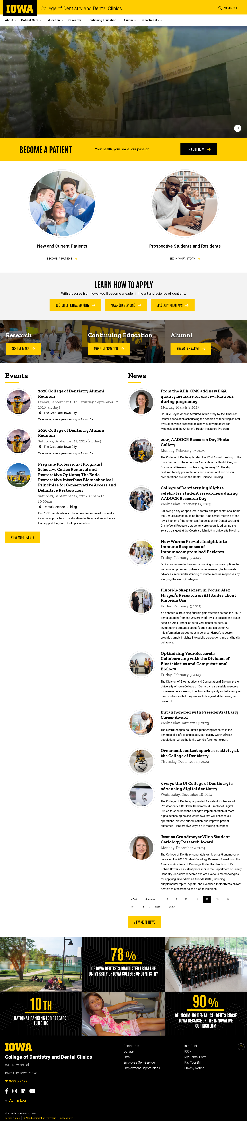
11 (198, 899)
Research (74, 20)
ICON (188, 1051)
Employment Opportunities (142, 1068)
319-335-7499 (16, 1081)
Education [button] (53, 20)
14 (229, 899)
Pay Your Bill (192, 1062)
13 (218, 899)
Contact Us (131, 1046)
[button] (227, 7)
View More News (144, 921)
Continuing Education (102, 20)
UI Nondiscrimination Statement (40, 1118)
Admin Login (18, 1100)
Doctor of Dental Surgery (73, 305)
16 (144, 906)
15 (133, 906)
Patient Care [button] (30, 20)
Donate (129, 1051)
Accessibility (66, 1118)
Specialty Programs (170, 305)
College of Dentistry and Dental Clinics (81, 8)
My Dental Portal (195, 1057)
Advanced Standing (123, 305)
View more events (22, 537)
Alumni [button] (128, 20)
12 (208, 900)
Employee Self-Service (139, 1062)
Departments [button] (150, 20)
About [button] (9, 20)
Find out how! (196, 149)
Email (127, 1057)
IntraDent (190, 1046)
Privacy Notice (194, 1068)
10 (187, 899)
